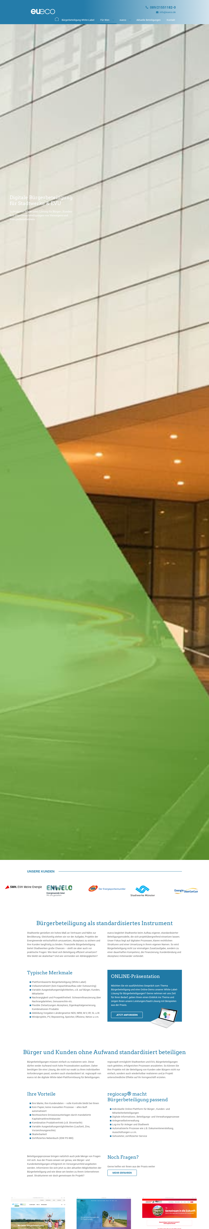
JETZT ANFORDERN (127, 1014)
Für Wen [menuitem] (103, 21)
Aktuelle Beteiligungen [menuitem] (148, 19)
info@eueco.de (168, 12)
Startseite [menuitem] (57, 20)
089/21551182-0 (163, 7)
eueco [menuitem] (121, 20)
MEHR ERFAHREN (122, 1172)
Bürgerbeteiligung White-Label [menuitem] (78, 19)
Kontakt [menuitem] (171, 19)
